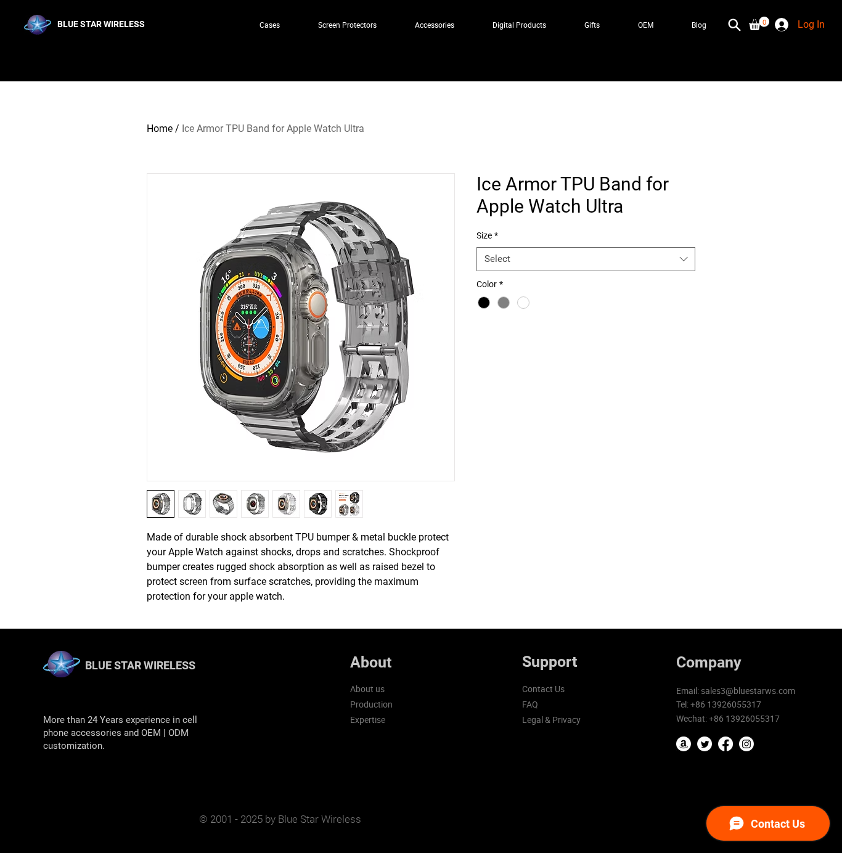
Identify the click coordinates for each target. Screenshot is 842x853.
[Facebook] (725, 744)
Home (160, 128)
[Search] (734, 25)
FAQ (530, 704)
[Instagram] (746, 744)
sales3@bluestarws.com (748, 690)
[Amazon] (683, 744)
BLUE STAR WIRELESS (140, 665)
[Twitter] (704, 744)
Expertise (367, 719)
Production (371, 704)
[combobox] (585, 259)
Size (487, 235)
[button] (759, 23)
